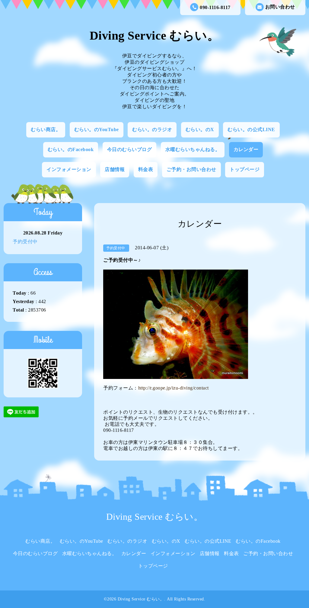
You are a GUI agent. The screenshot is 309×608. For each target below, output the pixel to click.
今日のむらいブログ (129, 149)
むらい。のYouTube (96, 129)
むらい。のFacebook (71, 149)
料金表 (145, 169)
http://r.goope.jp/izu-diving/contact (173, 387)
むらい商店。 (46, 129)
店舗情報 (115, 169)
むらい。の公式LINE (251, 129)
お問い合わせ (280, 6)
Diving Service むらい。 (155, 35)
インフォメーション (68, 169)
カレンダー (246, 149)
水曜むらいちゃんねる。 (192, 149)
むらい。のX (200, 129)
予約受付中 (25, 241)
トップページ (245, 169)
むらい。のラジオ (152, 129)
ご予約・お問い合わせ (191, 169)
